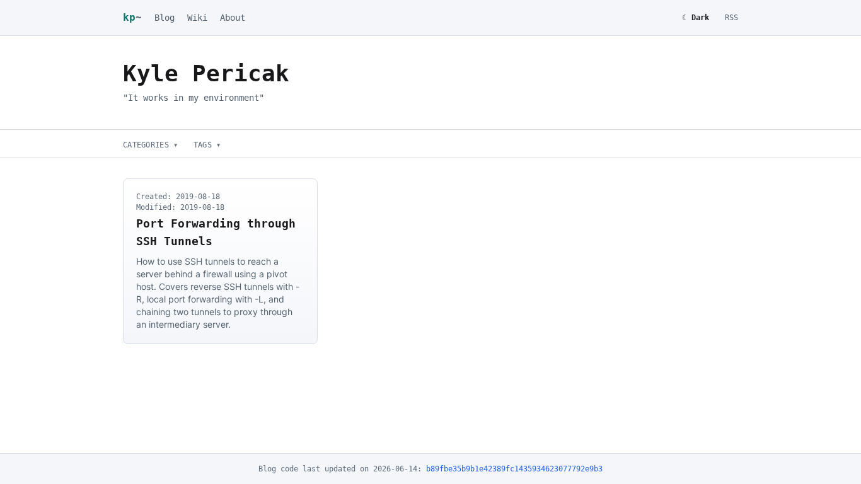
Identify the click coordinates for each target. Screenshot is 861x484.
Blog (164, 18)
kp (132, 17)
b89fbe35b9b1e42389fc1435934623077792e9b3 (514, 468)
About (232, 18)
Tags (207, 145)
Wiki (197, 18)
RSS (731, 17)
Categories (150, 145)
